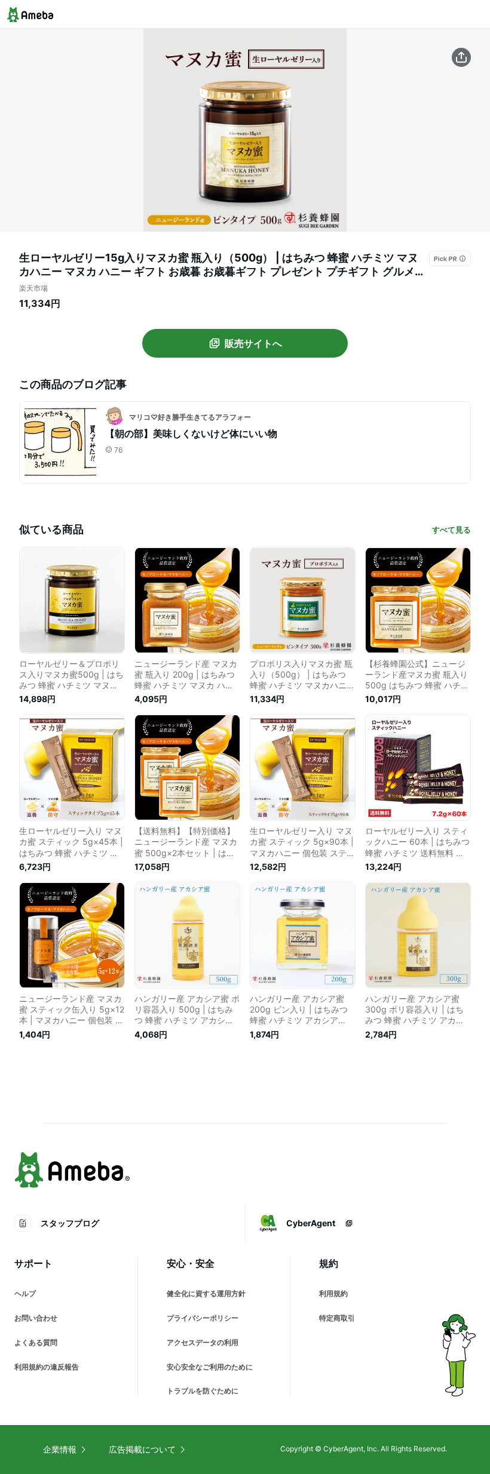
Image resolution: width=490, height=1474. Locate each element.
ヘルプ (25, 1293)
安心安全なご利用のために (210, 1366)
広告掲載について (142, 1449)
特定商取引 (337, 1317)
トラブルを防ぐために (202, 1390)
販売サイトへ (253, 343)
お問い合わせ (35, 1317)
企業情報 (59, 1449)
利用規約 (333, 1293)
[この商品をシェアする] (461, 57)
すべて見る (451, 529)
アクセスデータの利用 (202, 1342)
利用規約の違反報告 (46, 1366)
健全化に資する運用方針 (206, 1293)
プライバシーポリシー (202, 1317)
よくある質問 (35, 1342)
